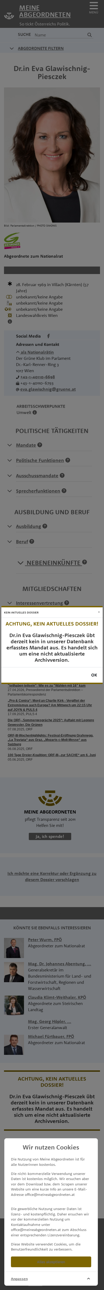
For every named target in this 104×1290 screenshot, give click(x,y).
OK (94, 675)
